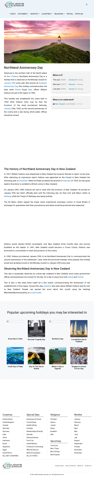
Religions (58, 14)
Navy (30, 89)
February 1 (72, 84)
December (23, 181)
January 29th (9, 83)
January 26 (72, 80)
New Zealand (12, 76)
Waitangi (8, 196)
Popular (79, 14)
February (66, 181)
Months (34, 14)
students (47, 286)
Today (13, 14)
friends (80, 277)
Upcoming (22, 14)
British (18, 89)
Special (70, 14)
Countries (46, 14)
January (7, 108)
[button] (86, 5)
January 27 (72, 89)
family (70, 277)
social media (35, 292)
